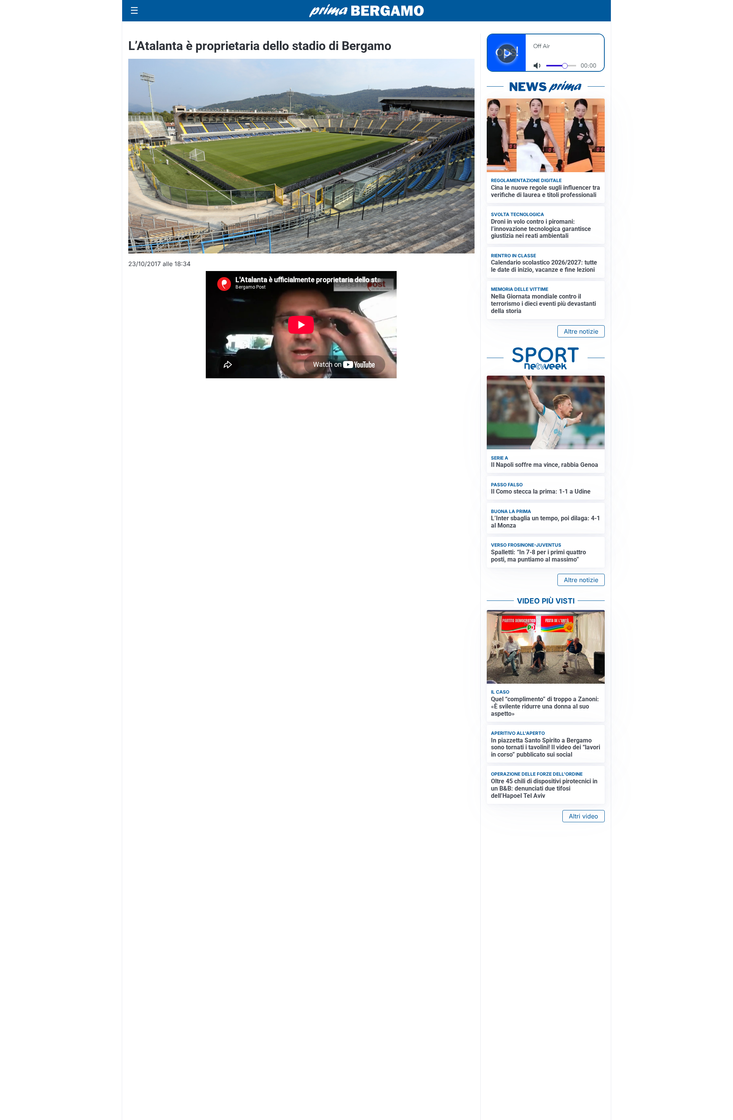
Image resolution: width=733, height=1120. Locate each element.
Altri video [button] (583, 816)
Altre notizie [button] (581, 331)
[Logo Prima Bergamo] (366, 11)
